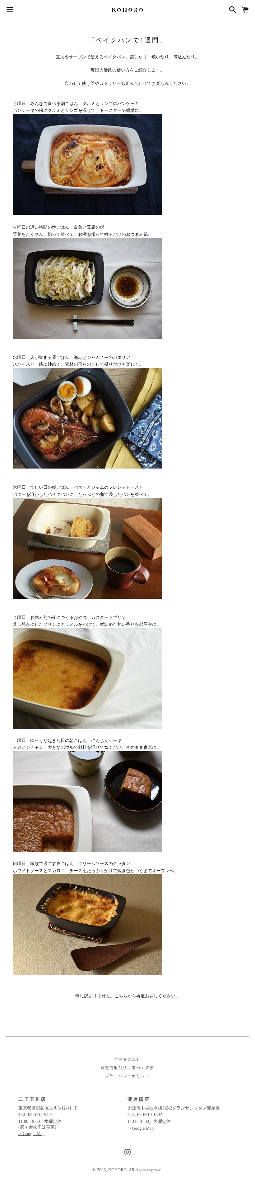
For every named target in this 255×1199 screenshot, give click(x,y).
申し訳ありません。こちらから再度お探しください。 (127, 996)
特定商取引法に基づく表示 (128, 1068)
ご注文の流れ (127, 1059)
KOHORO (117, 1170)
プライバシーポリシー (127, 1076)
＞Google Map (31, 1133)
